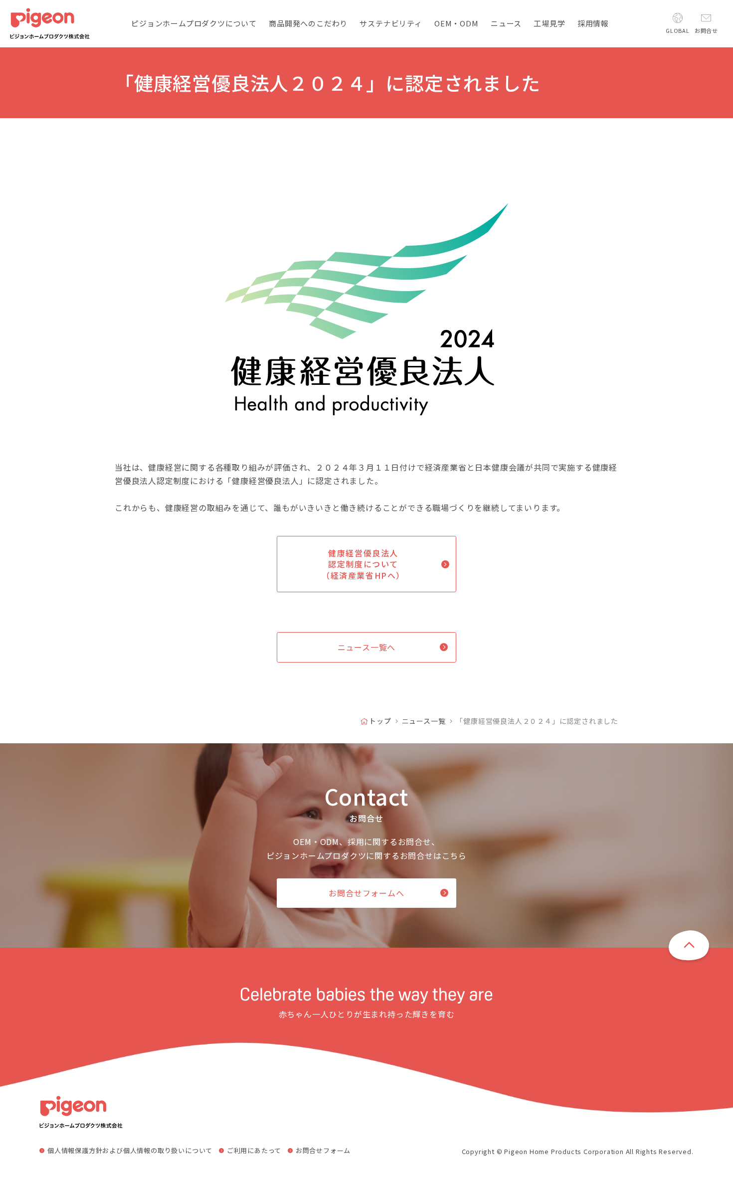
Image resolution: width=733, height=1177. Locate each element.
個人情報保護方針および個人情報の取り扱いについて (129, 1150)
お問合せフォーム (323, 1150)
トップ (380, 721)
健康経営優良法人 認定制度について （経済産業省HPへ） (363, 564)
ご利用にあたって (254, 1150)
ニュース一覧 (424, 721)
